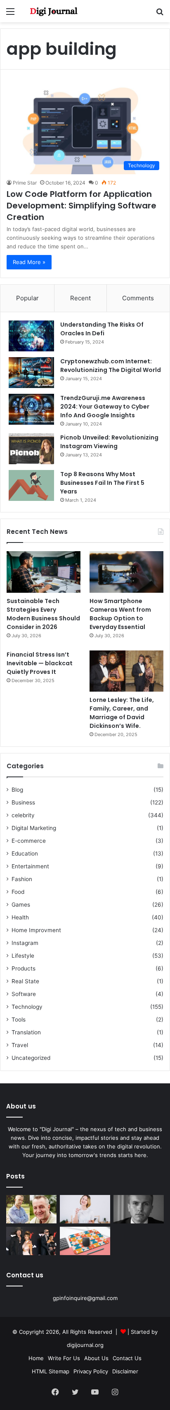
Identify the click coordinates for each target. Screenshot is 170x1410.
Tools (19, 1019)
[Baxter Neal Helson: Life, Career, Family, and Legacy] (31, 1209)
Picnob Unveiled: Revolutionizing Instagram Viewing (109, 441)
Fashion (22, 879)
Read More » (29, 262)
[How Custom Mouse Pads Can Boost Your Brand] (85, 1241)
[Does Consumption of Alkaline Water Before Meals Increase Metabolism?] (85, 1209)
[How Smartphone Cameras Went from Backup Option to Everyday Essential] (126, 572)
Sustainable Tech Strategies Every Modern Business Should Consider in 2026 (43, 614)
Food (18, 892)
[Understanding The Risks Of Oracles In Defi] (31, 335)
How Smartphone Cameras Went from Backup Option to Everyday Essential (120, 614)
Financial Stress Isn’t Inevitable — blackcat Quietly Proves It (40, 663)
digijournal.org (85, 1345)
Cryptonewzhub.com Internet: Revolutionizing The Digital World (110, 365)
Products (23, 968)
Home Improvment (36, 930)
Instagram (25, 943)
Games (21, 904)
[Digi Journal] (54, 11)
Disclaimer (125, 1371)
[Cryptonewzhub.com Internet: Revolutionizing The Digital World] (31, 372)
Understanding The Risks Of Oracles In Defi (102, 328)
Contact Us (127, 1358)
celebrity (23, 815)
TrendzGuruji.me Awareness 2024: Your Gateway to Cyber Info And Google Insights (104, 406)
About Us (96, 1358)
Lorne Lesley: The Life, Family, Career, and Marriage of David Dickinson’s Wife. (122, 713)
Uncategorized (31, 1058)
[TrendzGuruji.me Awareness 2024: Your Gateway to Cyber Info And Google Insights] (31, 409)
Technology (27, 1006)
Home (36, 1358)
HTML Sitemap (50, 1371)
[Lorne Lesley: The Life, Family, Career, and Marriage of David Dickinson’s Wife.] (126, 671)
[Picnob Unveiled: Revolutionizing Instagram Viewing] (31, 448)
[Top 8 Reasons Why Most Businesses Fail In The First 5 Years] (31, 485)
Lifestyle (23, 955)
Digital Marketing (34, 828)
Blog (17, 789)
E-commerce (29, 840)
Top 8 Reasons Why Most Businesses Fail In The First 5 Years (102, 483)
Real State (25, 981)
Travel (20, 1045)
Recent (80, 298)
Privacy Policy (90, 1371)
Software (24, 994)
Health (20, 917)
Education (25, 853)
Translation (26, 1032)
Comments (138, 298)
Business (23, 802)
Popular (27, 298)
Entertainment (30, 866)
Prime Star (25, 183)
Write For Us (64, 1358)
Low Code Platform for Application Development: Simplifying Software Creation (81, 205)
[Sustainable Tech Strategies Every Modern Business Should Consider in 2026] (43, 572)
